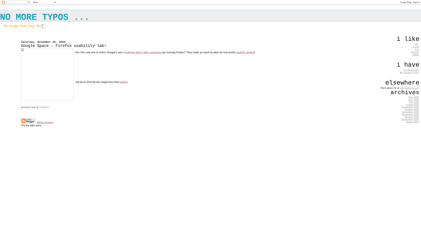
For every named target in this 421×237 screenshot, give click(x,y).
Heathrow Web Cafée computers (142, 52)
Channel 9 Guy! (411, 72)
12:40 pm (43, 107)
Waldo (415, 54)
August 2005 (412, 104)
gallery (124, 82)
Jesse (416, 46)
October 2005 (412, 109)
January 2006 (412, 117)
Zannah (415, 52)
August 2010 (412, 122)
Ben (417, 44)
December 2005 (410, 114)
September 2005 (410, 107)
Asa (417, 49)
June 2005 (413, 99)
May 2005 (414, 97)
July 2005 (414, 102)
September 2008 (410, 119)
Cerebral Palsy (411, 70)
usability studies (245, 52)
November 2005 (410, 112)
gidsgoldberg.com (409, 88)
